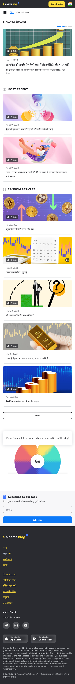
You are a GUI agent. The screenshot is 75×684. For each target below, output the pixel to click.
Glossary (8, 603)
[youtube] (25, 625)
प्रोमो (5, 565)
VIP (9, 553)
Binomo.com (9, 574)
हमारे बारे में (7, 559)
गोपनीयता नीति (9, 580)
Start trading (57, 4)
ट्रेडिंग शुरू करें (9, 585)
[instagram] (16, 625)
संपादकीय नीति (9, 591)
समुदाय (6, 597)
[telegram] (6, 625)
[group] (37, 53)
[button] (59, 26)
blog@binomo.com (11, 617)
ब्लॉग (5, 548)
